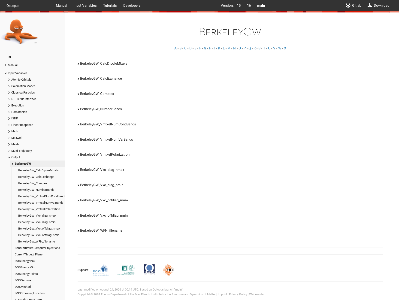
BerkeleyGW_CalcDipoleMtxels (38, 170)
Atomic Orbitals (21, 79)
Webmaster (256, 294)
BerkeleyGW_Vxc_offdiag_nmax (39, 228)
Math (14, 131)
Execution (17, 105)
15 (239, 5)
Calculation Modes (23, 86)
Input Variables (85, 5)
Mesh (15, 144)
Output (15, 157)
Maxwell (16, 137)
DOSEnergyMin (24, 267)
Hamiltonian (19, 112)
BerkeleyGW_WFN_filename (36, 241)
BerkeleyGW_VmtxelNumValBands (40, 202)
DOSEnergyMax (25, 261)
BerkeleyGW (23, 163)
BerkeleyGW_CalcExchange (36, 177)
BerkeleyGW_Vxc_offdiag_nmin (38, 235)
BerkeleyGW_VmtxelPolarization (39, 209)
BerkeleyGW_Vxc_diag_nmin (36, 222)
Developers (132, 5)
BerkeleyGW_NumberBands (36, 189)
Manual (61, 5)
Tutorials (110, 5)
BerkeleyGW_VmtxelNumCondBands (42, 196)
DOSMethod (23, 286)
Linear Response (22, 125)
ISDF (14, 118)
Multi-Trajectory (21, 150)
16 (249, 5)
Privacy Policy (238, 294)
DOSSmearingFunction (30, 293)
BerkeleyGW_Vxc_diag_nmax (37, 215)
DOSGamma (23, 280)
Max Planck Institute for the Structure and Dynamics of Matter (175, 294)
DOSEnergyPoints (26, 274)
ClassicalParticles (23, 92)
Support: (83, 270)
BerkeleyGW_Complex (32, 183)
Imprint (222, 294)
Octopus (12, 5)
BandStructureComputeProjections (37, 248)
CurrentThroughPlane (28, 254)
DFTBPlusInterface (23, 99)
